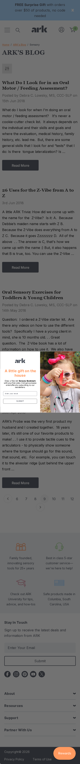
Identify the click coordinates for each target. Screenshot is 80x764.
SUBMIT (20, 401)
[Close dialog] (77, 354)
